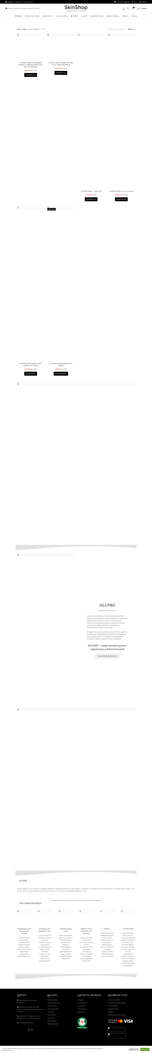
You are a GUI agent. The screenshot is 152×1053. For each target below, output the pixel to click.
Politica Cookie (113, 1006)
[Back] (19, 22)
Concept (80, 1000)
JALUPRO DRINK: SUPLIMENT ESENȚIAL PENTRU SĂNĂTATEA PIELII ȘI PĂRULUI (30, 65)
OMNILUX (125, 16)
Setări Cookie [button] (134, 1049)
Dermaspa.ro (29, 2)
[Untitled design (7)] (128, 917)
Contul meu (81, 1006)
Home (30, 29)
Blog (135, 2)
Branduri (18, 16)
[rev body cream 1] (66, 917)
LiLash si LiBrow (62, 16)
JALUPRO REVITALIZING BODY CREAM (60, 365)
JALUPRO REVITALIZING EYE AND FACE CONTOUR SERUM (61, 64)
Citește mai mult (60, 373)
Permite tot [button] (144, 1049)
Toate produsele (52, 1000)
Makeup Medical (112, 16)
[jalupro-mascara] (86, 917)
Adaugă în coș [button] (30, 75)
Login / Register (123, 8)
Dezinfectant (51, 1015)
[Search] (128, 8)
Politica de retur (113, 1009)
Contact (144, 2)
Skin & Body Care (32, 16)
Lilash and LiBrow (53, 1009)
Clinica (84, 16)
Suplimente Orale (97, 16)
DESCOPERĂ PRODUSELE (107, 656)
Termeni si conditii (114, 1000)
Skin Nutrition (52, 1021)
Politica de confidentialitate (117, 1003)
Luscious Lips (47, 16)
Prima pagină (23, 29)
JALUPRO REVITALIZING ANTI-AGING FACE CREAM (30, 365)
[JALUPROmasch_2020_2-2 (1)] (107, 917)
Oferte (75, 16)
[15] (24, 917)
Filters (130, 29)
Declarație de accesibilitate (117, 1015)
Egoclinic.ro (81, 1012)
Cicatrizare (51, 1018)
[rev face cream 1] (45, 917)
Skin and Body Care (53, 1003)
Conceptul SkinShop (123, 2)
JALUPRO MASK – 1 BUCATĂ (91, 191)
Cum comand (82, 1003)
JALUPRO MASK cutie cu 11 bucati (121, 191)
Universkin (50, 1012)
